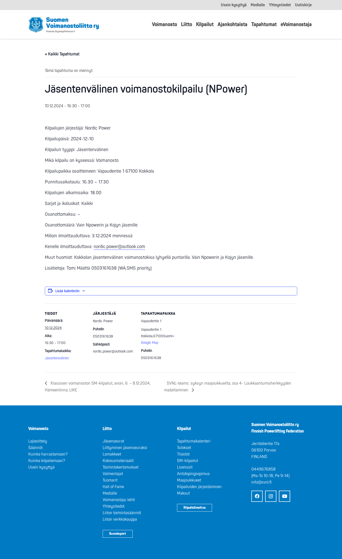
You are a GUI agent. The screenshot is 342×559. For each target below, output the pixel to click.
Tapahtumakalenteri (194, 441)
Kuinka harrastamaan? (48, 454)
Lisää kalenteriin (67, 291)
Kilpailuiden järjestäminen (199, 486)
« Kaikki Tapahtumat (62, 54)
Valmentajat (113, 473)
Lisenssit (185, 467)
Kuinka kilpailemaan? (46, 460)
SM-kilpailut (187, 460)
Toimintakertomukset (120, 467)
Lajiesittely (37, 441)
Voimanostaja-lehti (119, 499)
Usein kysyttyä (41, 467)
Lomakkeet (112, 454)
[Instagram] (270, 496)
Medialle (110, 493)
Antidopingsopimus (193, 473)
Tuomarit (110, 480)
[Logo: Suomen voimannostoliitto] (63, 24)
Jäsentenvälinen (57, 358)
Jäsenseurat (113, 441)
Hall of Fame (113, 486)
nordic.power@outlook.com (119, 247)
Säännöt (35, 447)
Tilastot (183, 454)
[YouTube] (284, 496)
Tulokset (184, 447)
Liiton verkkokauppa (120, 519)
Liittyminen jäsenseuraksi (125, 447)
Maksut (183, 493)
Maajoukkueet (189, 480)
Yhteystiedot (113, 506)
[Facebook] (257, 496)
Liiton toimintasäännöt (122, 512)
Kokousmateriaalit (118, 460)
